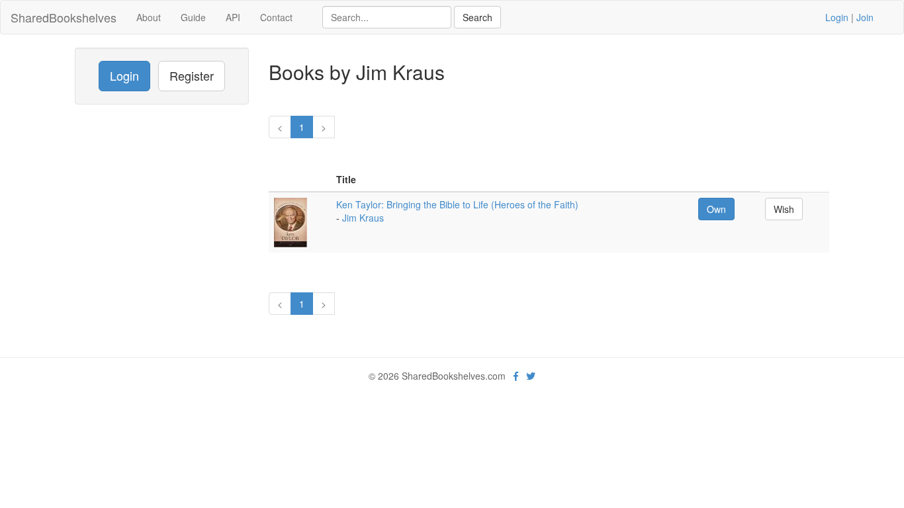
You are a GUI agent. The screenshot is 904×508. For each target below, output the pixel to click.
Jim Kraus (363, 217)
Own (716, 209)
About (148, 17)
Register (191, 75)
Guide (193, 17)
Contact (276, 17)
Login (836, 17)
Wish (784, 209)
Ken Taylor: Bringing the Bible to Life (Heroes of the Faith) (457, 204)
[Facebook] (516, 375)
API (233, 17)
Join (865, 17)
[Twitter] (530, 375)
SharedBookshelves (63, 17)
